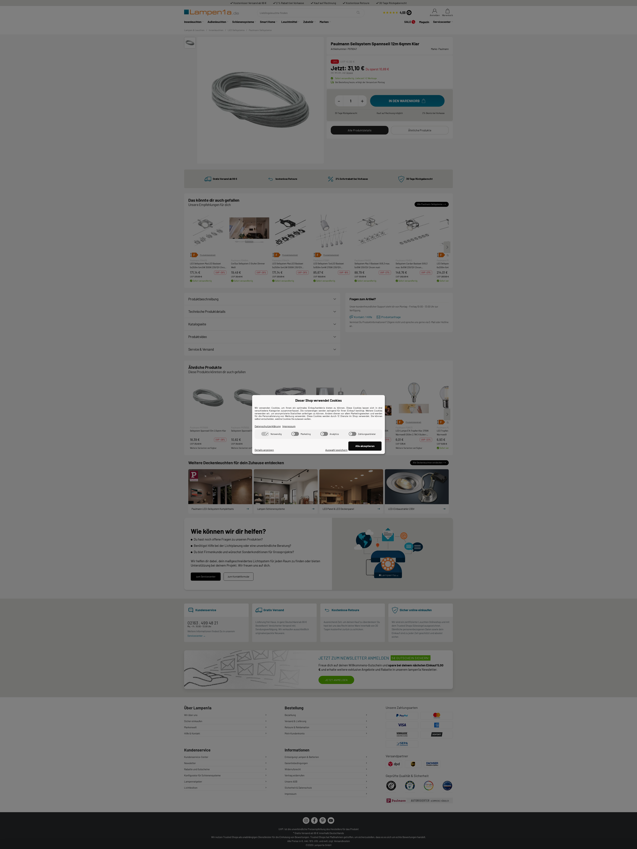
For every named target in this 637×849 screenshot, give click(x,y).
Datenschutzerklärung (268, 426)
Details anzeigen (264, 449)
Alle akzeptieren (365, 445)
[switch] (265, 434)
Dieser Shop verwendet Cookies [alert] (318, 400)
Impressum (288, 426)
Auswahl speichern (336, 449)
